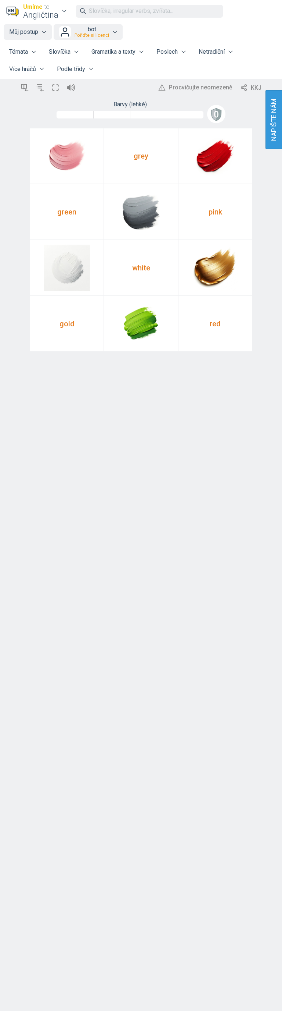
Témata (18, 51)
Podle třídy (71, 68)
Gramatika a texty (113, 51)
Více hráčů (22, 68)
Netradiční (212, 51)
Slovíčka (59, 51)
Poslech (167, 51)
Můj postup (23, 31)
